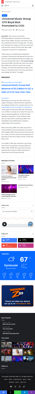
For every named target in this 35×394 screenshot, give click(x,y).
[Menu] (2, 6)
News (29, 379)
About (17, 382)
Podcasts (11, 382)
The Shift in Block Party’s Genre (23, 176)
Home (5, 11)
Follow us (4, 366)
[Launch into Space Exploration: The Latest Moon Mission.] (6, 359)
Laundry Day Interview (25, 185)
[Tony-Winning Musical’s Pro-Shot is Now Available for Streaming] (28, 352)
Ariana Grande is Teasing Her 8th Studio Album (8, 177)
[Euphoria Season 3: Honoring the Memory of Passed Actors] (6, 352)
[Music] (6, 5)
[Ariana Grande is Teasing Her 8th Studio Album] (9, 169)
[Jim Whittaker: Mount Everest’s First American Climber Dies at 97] (28, 345)
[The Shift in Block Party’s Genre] (26, 169)
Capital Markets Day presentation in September (16, 107)
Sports (24, 379)
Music (9, 11)
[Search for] (33, 6)
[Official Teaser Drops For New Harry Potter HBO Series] (28, 359)
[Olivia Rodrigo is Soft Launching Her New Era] (9, 188)
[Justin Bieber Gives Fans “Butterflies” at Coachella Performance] (17, 345)
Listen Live (23, 382)
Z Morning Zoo (17, 379)
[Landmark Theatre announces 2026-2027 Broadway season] (6, 345)
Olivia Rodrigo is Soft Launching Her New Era (8, 195)
